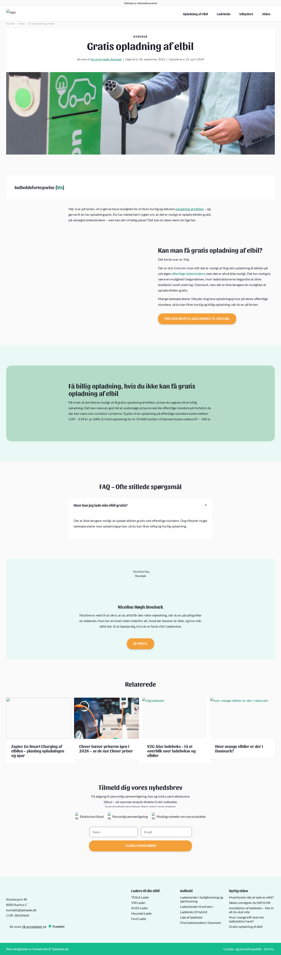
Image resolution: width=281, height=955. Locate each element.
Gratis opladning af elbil (245, 926)
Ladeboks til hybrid (193, 912)
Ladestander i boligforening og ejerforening (201, 899)
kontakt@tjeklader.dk (21, 910)
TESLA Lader (140, 897)
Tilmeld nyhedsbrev (140, 845)
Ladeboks (223, 14)
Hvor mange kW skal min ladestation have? (246, 919)
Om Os (269, 949)
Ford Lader (138, 918)
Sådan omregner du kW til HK (250, 902)
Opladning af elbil (195, 14)
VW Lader (138, 902)
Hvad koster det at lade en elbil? (251, 897)
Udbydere (246, 14)
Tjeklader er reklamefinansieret (140, 3)
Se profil (140, 643)
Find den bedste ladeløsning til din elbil (197, 318)
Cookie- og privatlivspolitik (242, 949)
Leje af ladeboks (191, 917)
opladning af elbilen (189, 209)
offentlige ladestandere (188, 273)
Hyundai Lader (141, 913)
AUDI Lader (139, 908)
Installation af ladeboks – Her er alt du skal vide (251, 910)
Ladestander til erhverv (196, 906)
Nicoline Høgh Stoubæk (106, 59)
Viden (266, 14)
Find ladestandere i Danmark (200, 922)
